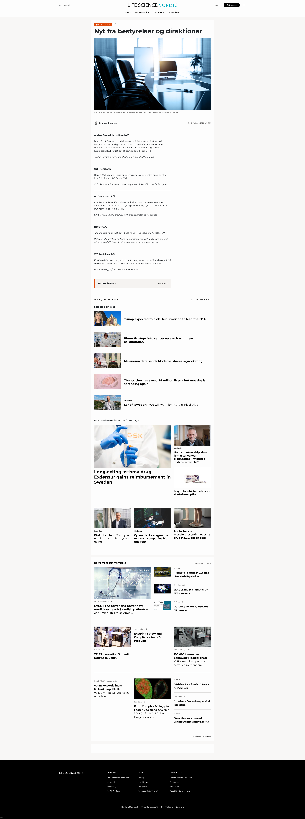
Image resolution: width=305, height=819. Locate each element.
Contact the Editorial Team (181, 778)
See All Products (113, 791)
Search (67, 5)
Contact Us (174, 782)
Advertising (174, 12)
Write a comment (202, 299)
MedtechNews (104, 25)
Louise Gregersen (109, 123)
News (127, 12)
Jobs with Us (175, 786)
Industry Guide (142, 12)
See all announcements (201, 736)
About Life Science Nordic (180, 791)
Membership (112, 782)
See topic (162, 283)
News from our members (110, 562)
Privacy (141, 778)
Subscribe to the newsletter (118, 778)
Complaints (143, 786)
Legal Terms (143, 782)
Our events (159, 12)
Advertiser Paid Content (148, 791)
